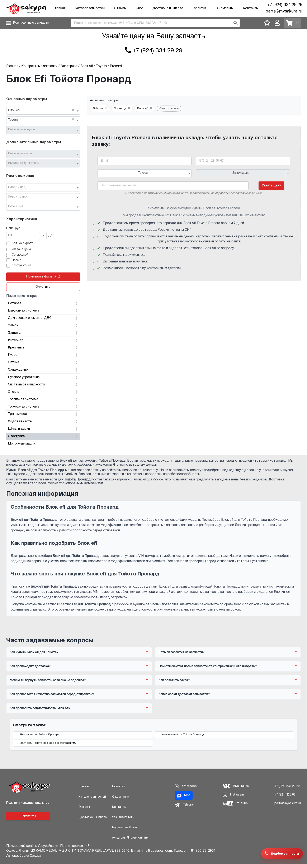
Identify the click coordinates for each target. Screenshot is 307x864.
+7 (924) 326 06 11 (287, 794)
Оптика (13, 362)
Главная (60, 8)
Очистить (43, 286)
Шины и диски (19, 428)
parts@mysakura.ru (284, 11)
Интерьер (15, 340)
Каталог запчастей (90, 8)
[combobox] (43, 111)
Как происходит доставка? (30, 666)
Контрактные (21, 265)
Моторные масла (21, 443)
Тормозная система (23, 406)
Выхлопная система (23, 310)
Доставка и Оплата (167, 8)
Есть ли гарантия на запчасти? (181, 652)
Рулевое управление (24, 377)
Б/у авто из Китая (125, 827)
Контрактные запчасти (31, 22)
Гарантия (199, 8)
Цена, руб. (13, 228)
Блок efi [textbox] (41, 110)
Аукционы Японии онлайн (130, 837)
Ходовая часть (20, 421)
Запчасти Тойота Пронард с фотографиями (48, 743)
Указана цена (21, 249)
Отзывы (120, 8)
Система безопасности (26, 384)
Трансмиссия (18, 414)
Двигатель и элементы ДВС (30, 318)
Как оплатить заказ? (174, 680)
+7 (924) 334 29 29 (284, 5)
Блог (139, 8)
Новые (16, 260)
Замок (13, 325)
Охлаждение (18, 369)
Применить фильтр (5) (43, 276)
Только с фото (23, 243)
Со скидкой (20, 254)
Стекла (13, 391)
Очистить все (169, 108)
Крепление (16, 347)
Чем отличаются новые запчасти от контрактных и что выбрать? (208, 666)
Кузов (13, 354)
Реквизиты (28, 816)
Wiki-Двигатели (123, 817)
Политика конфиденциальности (29, 803)
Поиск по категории (21, 296)
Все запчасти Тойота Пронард (39, 735)
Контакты (251, 8)
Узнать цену (271, 185)
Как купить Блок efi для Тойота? (34, 652)
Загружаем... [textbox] (241, 173)
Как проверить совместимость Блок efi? (40, 708)
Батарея (14, 303)
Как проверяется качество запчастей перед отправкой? (52, 694)
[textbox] (41, 129)
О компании (224, 8)
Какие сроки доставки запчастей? (184, 694)
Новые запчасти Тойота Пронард (182, 735)
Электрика (16, 436)
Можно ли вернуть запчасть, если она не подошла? (48, 680)
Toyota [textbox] (41, 120)
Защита (14, 332)
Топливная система (23, 399)
